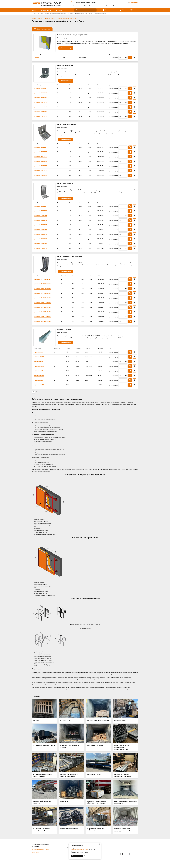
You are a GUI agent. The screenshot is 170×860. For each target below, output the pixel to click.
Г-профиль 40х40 (38, 352)
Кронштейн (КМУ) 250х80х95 (42, 312)
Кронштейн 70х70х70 (40, 147)
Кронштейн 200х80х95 (40, 229)
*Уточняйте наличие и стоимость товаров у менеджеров (49, 13)
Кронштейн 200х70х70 (40, 161)
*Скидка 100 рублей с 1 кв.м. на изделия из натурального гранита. (87, 13)
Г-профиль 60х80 (38, 380)
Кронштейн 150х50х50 (40, 97)
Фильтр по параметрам (43, 29)
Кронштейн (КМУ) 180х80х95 (42, 298)
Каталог (40, 18)
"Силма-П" (37, 57)
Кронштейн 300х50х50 (40, 111)
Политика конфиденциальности (40, 849)
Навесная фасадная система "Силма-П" (68, 18)
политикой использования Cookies (79, 849)
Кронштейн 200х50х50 (40, 102)
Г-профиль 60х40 (38, 370)
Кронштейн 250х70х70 (40, 166)
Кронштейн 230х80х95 (40, 234)
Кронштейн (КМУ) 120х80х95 (42, 288)
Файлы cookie (35, 852)
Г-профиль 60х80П (39, 384)
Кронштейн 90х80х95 (40, 206)
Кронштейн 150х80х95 (40, 220)
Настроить (87, 856)
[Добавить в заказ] (130, 57)
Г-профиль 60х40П (39, 375)
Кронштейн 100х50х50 (40, 93)
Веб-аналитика (133, 853)
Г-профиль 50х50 (38, 361)
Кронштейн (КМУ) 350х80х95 (42, 321)
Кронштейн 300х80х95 (40, 243)
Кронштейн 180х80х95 (40, 225)
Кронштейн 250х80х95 (40, 239)
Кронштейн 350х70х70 (40, 175)
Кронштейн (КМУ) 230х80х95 (42, 307)
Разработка (126, 853)
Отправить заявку (66, 48)
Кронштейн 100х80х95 (40, 211)
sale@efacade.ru (133, 2)
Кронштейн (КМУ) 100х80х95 (42, 283)
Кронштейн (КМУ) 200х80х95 (42, 302)
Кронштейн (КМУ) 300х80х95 (42, 316)
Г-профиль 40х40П (39, 356)
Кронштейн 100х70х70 (40, 152)
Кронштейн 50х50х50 (40, 88)
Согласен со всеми (77, 856)
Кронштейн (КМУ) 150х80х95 (42, 293)
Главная (34, 18)
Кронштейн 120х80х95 (40, 215)
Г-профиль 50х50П (39, 366)
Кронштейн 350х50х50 (40, 116)
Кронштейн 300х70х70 (40, 170)
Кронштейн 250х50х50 (40, 107)
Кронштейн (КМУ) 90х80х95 (42, 279)
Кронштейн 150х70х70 (40, 156)
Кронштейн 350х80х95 (40, 248)
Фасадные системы (50, 18)
